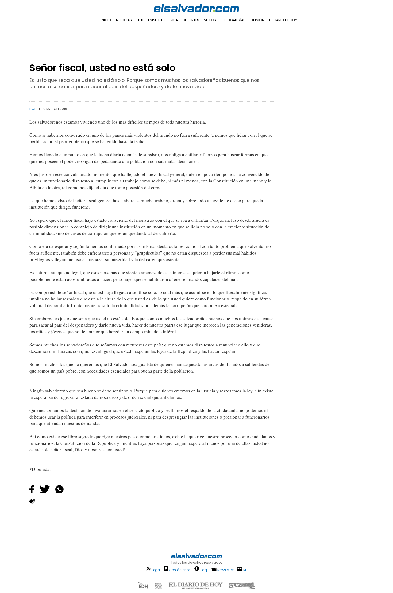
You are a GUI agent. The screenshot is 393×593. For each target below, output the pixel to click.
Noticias (124, 20)
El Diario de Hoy (283, 20)
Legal (156, 570)
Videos (210, 20)
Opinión (257, 20)
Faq (204, 570)
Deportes (191, 20)
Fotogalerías (233, 20)
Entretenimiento (151, 20)
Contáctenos (180, 570)
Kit (245, 570)
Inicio (106, 20)
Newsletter (225, 570)
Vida (174, 20)
